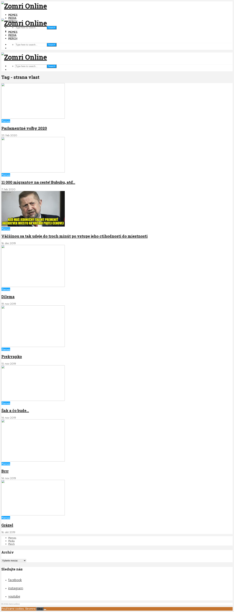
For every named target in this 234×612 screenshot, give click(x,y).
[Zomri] (45, 609)
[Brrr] (33, 460)
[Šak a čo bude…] (33, 400)
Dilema (8, 296)
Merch (12, 38)
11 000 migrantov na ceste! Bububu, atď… (38, 182)
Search (51, 27)
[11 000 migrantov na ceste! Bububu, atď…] (33, 171)
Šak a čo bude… (15, 410)
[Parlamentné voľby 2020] (33, 117)
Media (12, 18)
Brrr (5, 471)
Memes (12, 14)
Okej (40, 609)
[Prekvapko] (33, 346)
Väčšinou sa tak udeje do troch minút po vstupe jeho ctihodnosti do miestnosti (74, 236)
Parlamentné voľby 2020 (24, 128)
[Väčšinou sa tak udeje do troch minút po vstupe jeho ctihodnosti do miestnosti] (33, 225)
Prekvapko (11, 356)
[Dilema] (33, 286)
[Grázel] (33, 514)
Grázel (7, 525)
